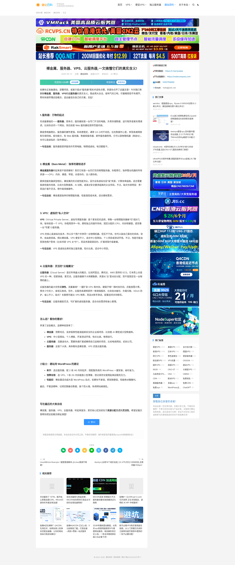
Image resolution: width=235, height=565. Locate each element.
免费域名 (188, 378)
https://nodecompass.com (179, 76)
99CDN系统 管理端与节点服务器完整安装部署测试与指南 (104, 500)
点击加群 (74, 82)
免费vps (158, 387)
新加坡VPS (159, 360)
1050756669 (168, 82)
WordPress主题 (174, 387)
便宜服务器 (189, 356)
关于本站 (183, 4)
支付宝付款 (190, 347)
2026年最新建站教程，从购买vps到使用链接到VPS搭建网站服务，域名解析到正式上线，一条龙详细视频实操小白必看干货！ (105, 531)
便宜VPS (140, 4)
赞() (114, 74)
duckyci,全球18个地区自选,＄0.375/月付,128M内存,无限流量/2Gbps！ (119, 463)
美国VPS (174, 347)
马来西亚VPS (159, 374)
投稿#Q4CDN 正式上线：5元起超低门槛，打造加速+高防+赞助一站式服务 (78, 528)
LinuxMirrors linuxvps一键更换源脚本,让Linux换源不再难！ (63, 463)
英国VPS (173, 365)
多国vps (173, 383)
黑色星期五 (174, 356)
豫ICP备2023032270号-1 (131, 557)
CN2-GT (173, 369)
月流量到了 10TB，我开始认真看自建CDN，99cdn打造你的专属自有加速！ (51, 500)
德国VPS (188, 351)
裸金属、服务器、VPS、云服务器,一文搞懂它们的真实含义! (91, 68)
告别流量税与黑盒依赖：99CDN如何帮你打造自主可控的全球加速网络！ (78, 500)
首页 (120, 4)
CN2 (171, 374)
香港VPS (159, 351)
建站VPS (188, 365)
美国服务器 (159, 383)
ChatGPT (188, 387)
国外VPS (158, 365)
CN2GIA (188, 360)
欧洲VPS (173, 378)
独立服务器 (155, 4)
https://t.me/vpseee (174, 71)
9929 (157, 369)
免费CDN (188, 383)
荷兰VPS (158, 356)
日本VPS (173, 351)
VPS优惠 (173, 360)
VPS (128, 4)
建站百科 (45, 5)
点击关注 (121, 82)
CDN (157, 378)
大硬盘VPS (189, 369)
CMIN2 (187, 374)
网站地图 (117, 557)
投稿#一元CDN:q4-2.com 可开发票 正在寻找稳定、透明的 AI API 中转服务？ (131, 500)
